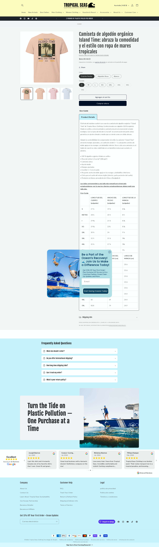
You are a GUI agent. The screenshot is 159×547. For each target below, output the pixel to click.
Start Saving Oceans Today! (96, 291)
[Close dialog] (109, 252)
